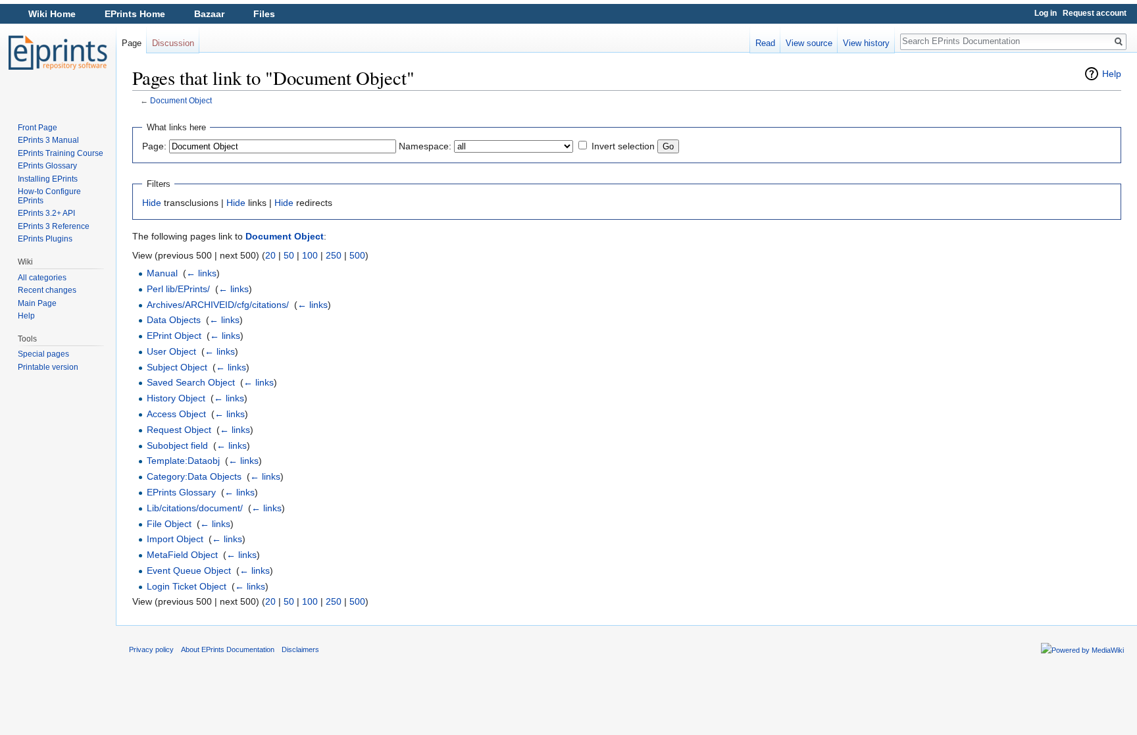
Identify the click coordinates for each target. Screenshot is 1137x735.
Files (264, 14)
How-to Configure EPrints (49, 196)
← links (201, 273)
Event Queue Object (189, 570)
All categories (42, 277)
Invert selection (623, 146)
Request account (1094, 13)
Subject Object (177, 367)
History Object (176, 398)
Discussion (173, 43)
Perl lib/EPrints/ (178, 289)
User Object (171, 351)
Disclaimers (300, 649)
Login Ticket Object (186, 586)
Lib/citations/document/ (195, 508)
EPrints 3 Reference (53, 226)
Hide (151, 202)
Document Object (181, 100)
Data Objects (174, 320)
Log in (1045, 13)
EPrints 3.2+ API (46, 213)
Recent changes (47, 290)
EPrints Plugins (45, 238)
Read (765, 43)
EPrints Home (135, 14)
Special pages (43, 354)
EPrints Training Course (60, 153)
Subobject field (177, 445)
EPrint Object (174, 335)
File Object (169, 524)
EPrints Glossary (181, 492)
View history (866, 43)
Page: (154, 146)
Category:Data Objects (194, 476)
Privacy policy (151, 649)
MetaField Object (182, 554)
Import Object (175, 539)
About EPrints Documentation (227, 649)
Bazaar (209, 14)
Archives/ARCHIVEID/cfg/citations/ (218, 304)
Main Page (37, 303)
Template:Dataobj (183, 460)
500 (357, 255)
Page (131, 43)
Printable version (48, 367)
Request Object (179, 429)
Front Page (37, 127)
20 (270, 255)
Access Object (176, 414)
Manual (162, 273)
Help (1111, 73)
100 (310, 255)
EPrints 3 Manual (48, 140)
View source (809, 43)
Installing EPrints (48, 179)
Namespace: (425, 146)
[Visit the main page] (58, 52)
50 (289, 255)
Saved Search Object (191, 382)
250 (333, 255)
